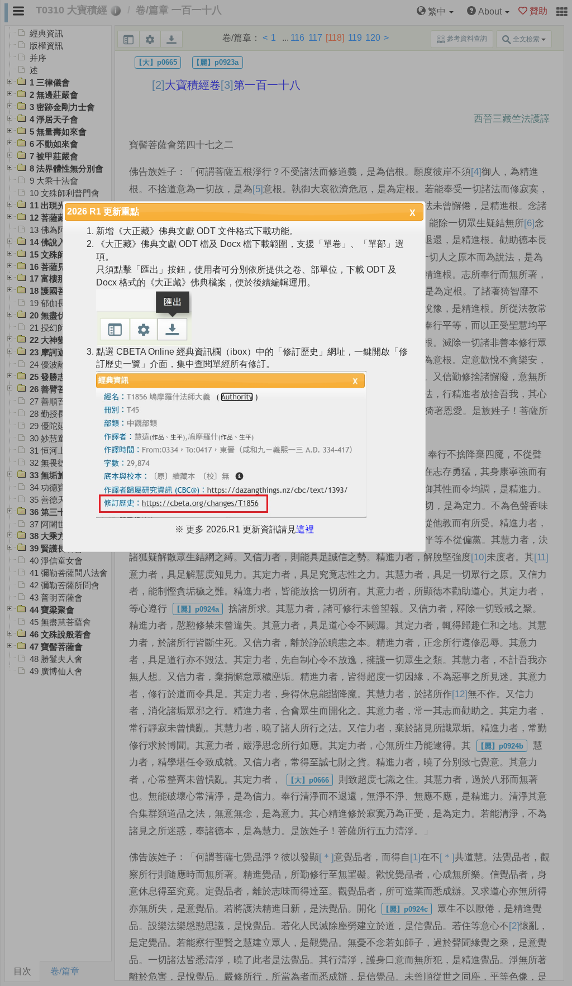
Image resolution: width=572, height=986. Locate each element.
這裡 (305, 529)
